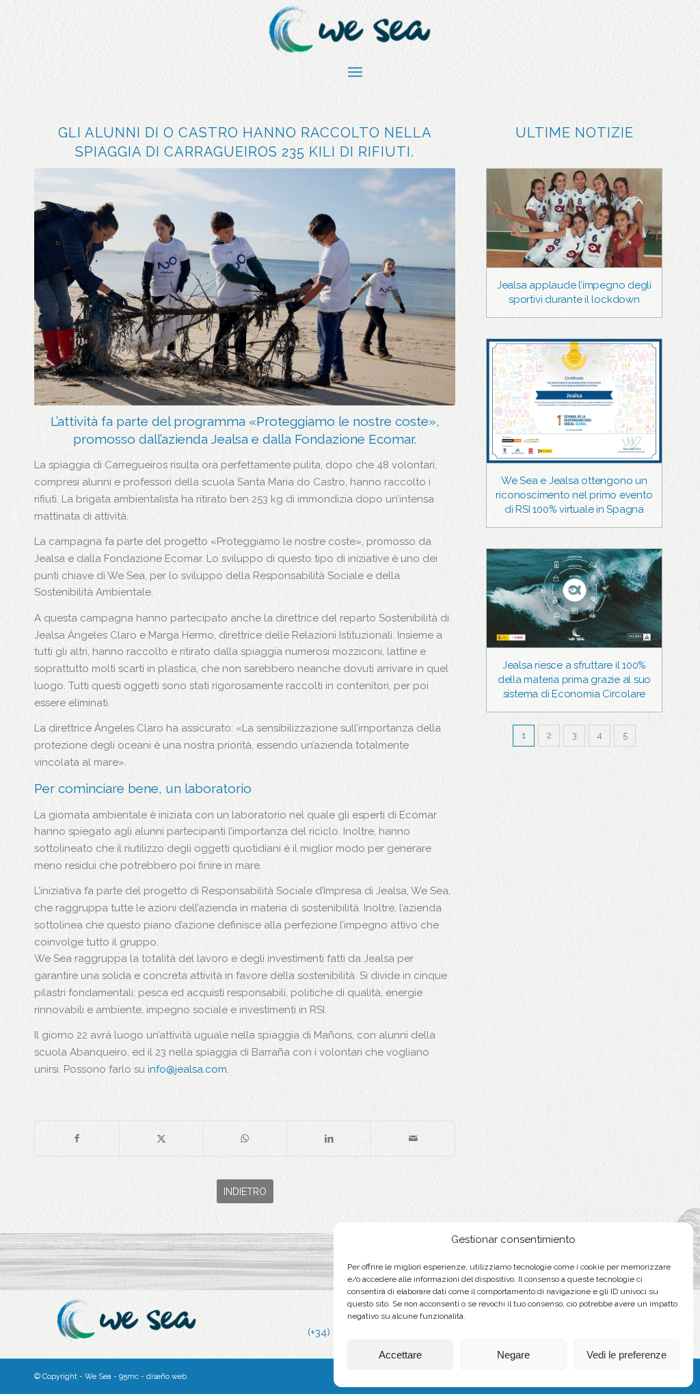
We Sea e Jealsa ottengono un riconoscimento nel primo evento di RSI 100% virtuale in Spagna (574, 494)
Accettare (400, 1355)
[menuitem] (355, 72)
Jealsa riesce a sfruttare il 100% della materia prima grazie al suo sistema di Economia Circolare (574, 679)
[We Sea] (350, 31)
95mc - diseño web (153, 1376)
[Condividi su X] (161, 1138)
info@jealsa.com (187, 1069)
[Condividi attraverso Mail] (413, 1138)
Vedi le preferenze (627, 1355)
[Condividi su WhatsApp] (245, 1138)
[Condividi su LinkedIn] (329, 1138)
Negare (513, 1355)
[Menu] (355, 72)
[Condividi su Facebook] (77, 1138)
